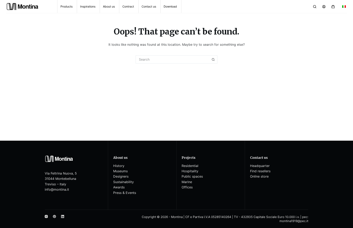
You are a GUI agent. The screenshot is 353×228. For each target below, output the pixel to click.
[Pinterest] (54, 216)
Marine (187, 182)
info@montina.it (57, 189)
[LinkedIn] (62, 216)
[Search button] (213, 59)
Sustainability (123, 182)
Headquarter (260, 166)
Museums (120, 171)
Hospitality (190, 171)
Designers (120, 176)
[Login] (323, 6)
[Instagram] (46, 216)
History (118, 166)
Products (66, 6)
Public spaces (192, 176)
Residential (190, 166)
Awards (119, 187)
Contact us (149, 6)
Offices (187, 187)
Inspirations (87, 6)
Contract (128, 6)
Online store (259, 176)
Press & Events (124, 193)
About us (109, 6)
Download (170, 6)
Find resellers (260, 171)
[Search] (314, 6)
